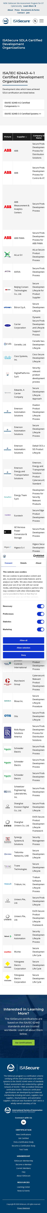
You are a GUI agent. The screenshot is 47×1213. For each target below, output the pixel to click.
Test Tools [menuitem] (23, 1149)
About (10, 10)
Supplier (21, 137)
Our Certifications (23, 1042)
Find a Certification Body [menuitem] (23, 1142)
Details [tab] (23, 563)
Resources (23, 1182)
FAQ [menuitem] (23, 1172)
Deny (23, 655)
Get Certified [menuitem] (23, 1138)
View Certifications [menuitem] (23, 1134)
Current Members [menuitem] (23, 1168)
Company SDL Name (39, 137)
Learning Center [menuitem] (23, 1187)
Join (28, 12)
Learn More (28, 6)
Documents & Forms (30, 10)
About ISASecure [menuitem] (23, 1176)
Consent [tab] (8, 563)
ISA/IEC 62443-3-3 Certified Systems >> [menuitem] (23, 113)
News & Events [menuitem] (23, 1191)
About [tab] (38, 563)
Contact (21, 12)
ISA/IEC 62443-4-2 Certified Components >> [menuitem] (17, 104)
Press (17, 10)
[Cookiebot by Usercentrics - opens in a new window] (33, 556)
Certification (23, 1130)
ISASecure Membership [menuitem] (23, 1161)
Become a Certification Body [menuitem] (23, 1146)
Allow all (23, 640)
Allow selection (23, 648)
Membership (23, 1156)
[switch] (38, 613)
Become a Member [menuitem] (23, 1164)
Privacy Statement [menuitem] (23, 1208)
